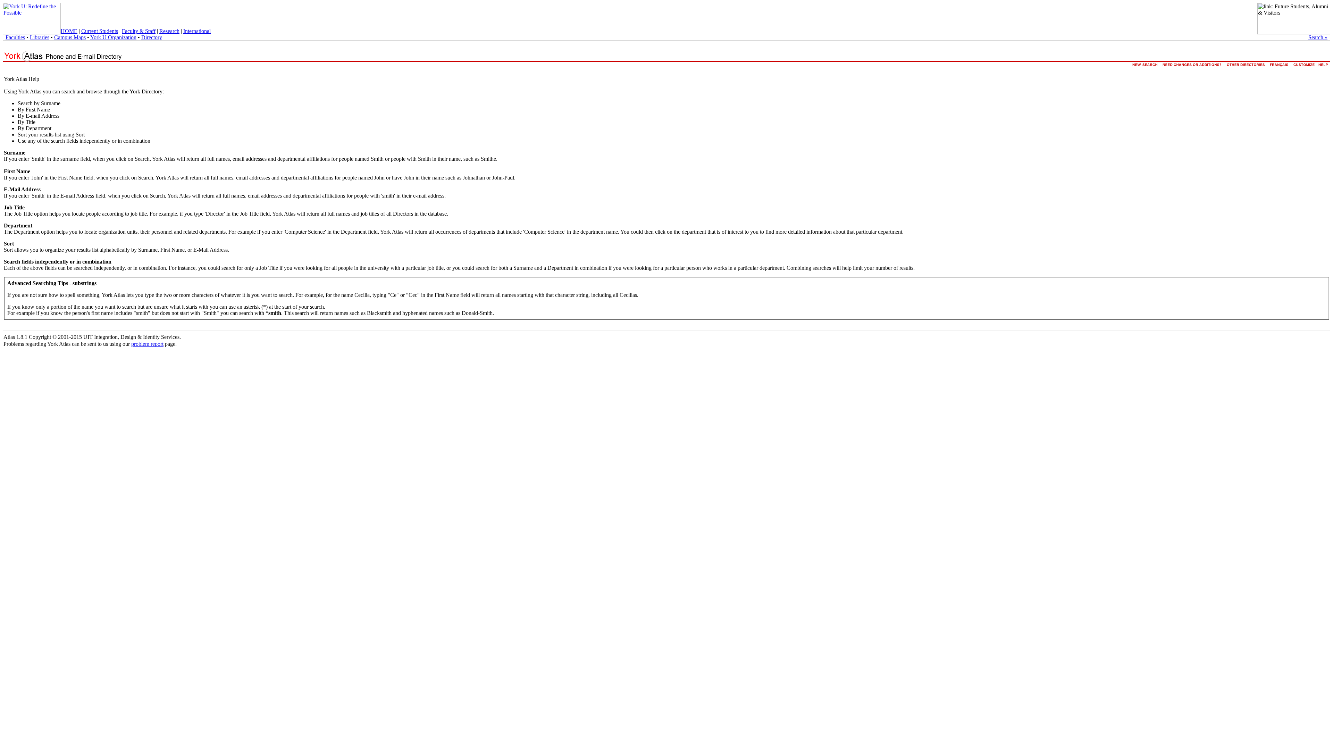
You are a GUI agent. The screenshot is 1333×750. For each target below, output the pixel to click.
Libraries (39, 37)
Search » (1317, 37)
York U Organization (113, 37)
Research (169, 31)
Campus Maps (70, 37)
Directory (151, 37)
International (197, 31)
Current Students (99, 31)
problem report (147, 344)
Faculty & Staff (139, 31)
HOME (69, 31)
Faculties (15, 37)
